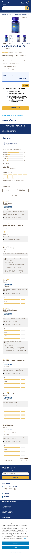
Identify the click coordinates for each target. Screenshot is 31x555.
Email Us (6, 493)
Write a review (18, 52)
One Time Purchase (11, 76)
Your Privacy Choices (15, 552)
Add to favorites (25, 43)
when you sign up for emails (11, 469)
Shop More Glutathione (22, 14)
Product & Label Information (13, 126)
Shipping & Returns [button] (9, 120)
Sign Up (15, 477)
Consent (15, 543)
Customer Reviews (9, 131)
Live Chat (6, 496)
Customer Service (9, 502)
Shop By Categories (7, 14)
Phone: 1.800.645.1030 (10, 487)
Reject (15, 547)
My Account (6, 507)
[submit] (27, 8)
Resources (6, 517)
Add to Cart (15, 108)
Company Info (7, 512)
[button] (23, 3)
